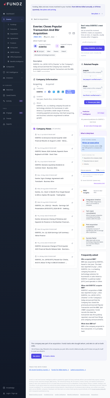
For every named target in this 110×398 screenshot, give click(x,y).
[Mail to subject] (73, 33)
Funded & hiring (48, 394)
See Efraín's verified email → (92, 95)
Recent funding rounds (35, 394)
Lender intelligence (60, 394)
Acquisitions (94, 394)
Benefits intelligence (73, 394)
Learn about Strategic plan (94, 126)
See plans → (95, 14)
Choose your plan (94, 102)
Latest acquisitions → (78, 370)
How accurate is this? (99, 183)
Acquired (50, 84)
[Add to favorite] (70, 33)
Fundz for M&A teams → (60, 370)
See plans (36, 356)
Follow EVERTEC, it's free (93, 48)
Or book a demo (49, 356)
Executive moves (85, 394)
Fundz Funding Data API (98, 389)
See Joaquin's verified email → (92, 79)
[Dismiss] (102, 14)
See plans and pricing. (48, 10)
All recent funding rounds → (39, 370)
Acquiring (37, 84)
